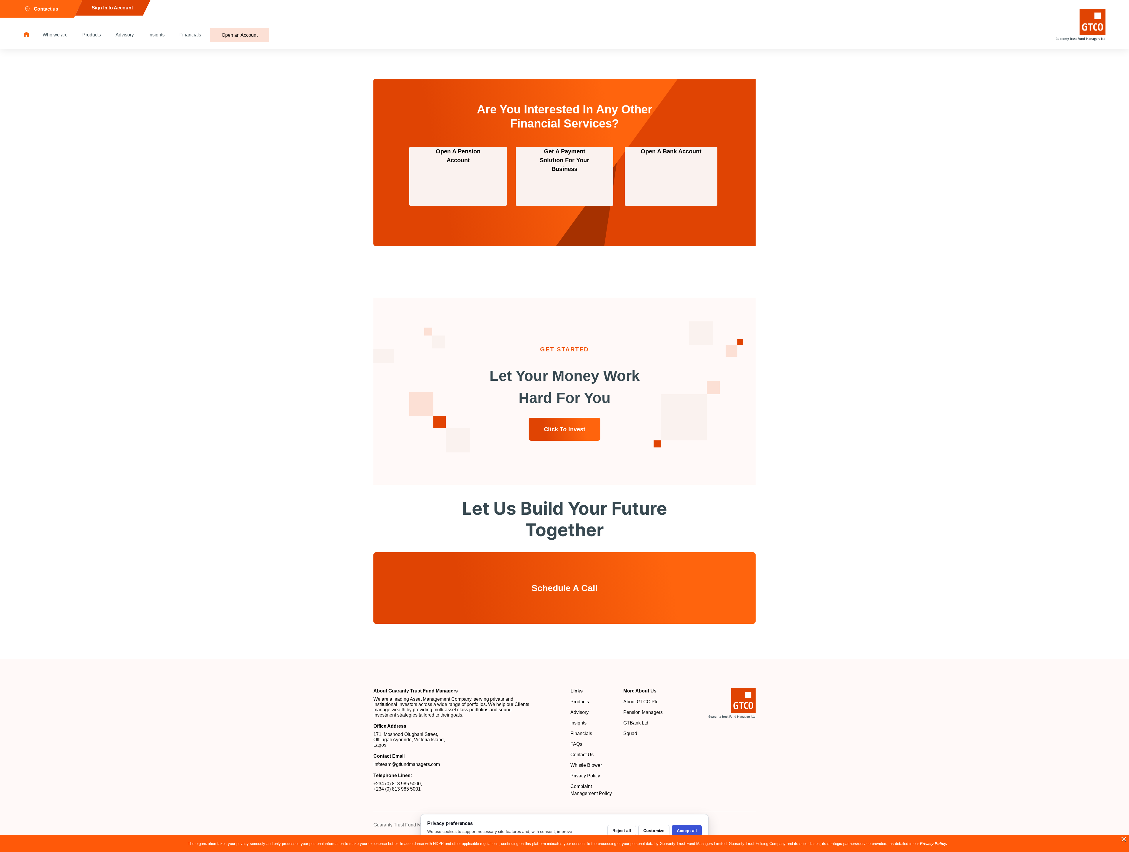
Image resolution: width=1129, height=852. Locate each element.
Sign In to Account (112, 7)
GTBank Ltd (635, 722)
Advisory (125, 34)
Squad (630, 733)
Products (91, 34)
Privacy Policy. (933, 843)
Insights (156, 34)
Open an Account (240, 35)
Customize (653, 830)
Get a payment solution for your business (564, 160)
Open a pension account (458, 155)
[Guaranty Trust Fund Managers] (732, 703)
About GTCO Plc (640, 701)
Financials (190, 34)
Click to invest (564, 429)
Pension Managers (643, 712)
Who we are (55, 34)
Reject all (621, 830)
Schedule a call (564, 588)
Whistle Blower (586, 765)
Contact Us (582, 754)
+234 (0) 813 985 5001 (397, 788)
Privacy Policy (585, 775)
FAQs (576, 744)
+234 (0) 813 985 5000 (397, 783)
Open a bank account (671, 151)
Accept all (687, 830)
